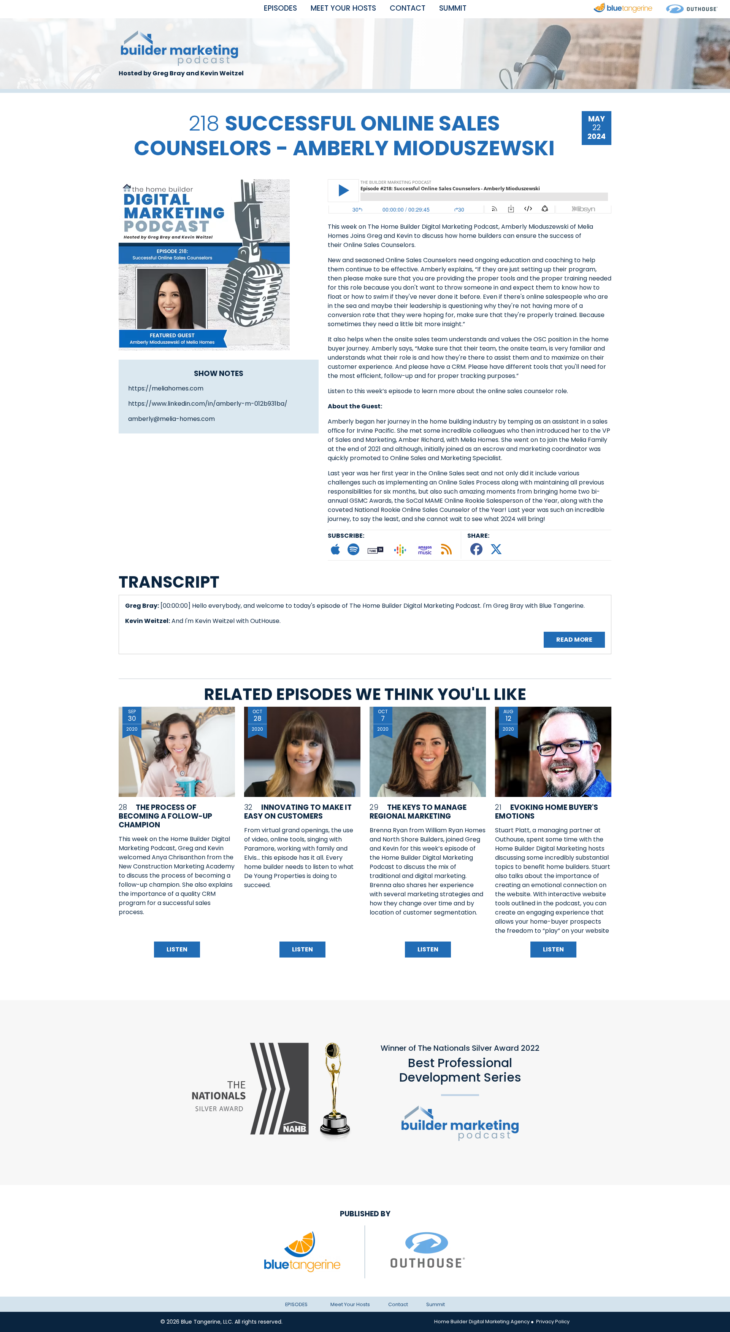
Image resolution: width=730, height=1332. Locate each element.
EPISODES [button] (280, 8)
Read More (574, 639)
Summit (453, 8)
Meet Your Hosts (343, 8)
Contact (407, 8)
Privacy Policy (552, 1321)
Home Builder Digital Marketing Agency (482, 1321)
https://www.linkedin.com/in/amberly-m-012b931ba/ (207, 403)
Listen (177, 949)
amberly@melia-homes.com (171, 418)
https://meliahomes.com (165, 388)
